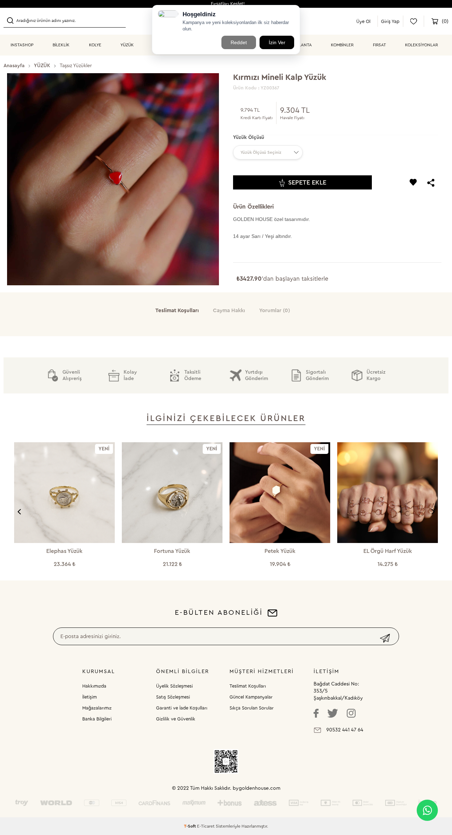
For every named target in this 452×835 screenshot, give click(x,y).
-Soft (190, 826)
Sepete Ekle (307, 182)
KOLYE (95, 45)
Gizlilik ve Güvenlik (175, 719)
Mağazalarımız (97, 708)
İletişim (89, 697)
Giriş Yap (390, 21)
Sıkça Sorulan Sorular (252, 708)
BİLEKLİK (61, 45)
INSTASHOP (22, 45)
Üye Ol (363, 21)
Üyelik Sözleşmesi (174, 686)
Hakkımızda (94, 686)
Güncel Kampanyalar (251, 697)
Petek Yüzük (172, 551)
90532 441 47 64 (344, 730)
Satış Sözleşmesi (173, 697)
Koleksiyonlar (421, 45)
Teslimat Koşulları (248, 686)
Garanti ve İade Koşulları (181, 708)
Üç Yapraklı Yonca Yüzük (387, 551)
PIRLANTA (302, 45)
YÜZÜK (127, 45)
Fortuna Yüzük (64, 551)
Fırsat (379, 45)
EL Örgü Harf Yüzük (280, 551)
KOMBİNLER (342, 45)
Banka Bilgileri (97, 719)
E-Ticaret (206, 826)
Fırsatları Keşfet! (228, 3)
